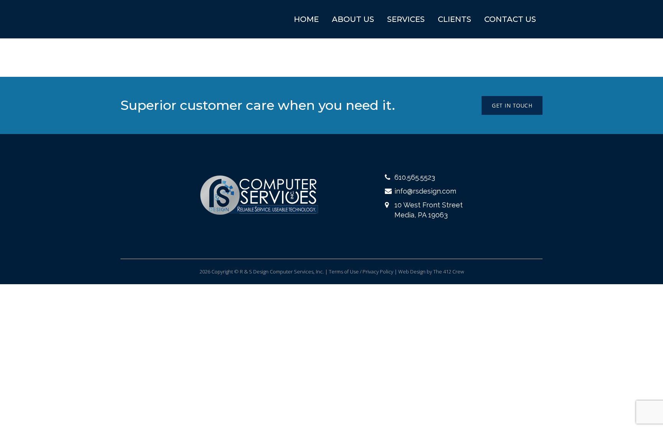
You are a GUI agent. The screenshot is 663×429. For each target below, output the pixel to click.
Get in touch (512, 105)
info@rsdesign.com (425, 191)
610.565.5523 (414, 177)
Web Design (412, 271)
